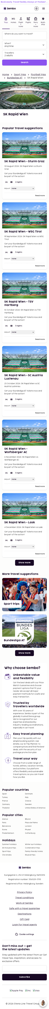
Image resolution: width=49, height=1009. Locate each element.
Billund (27, 819)
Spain (4, 794)
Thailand (5, 808)
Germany (6, 804)
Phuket (28, 830)
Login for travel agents (24, 924)
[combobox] (24, 36)
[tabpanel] (24, 48)
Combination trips (32, 848)
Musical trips (30, 855)
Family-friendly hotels (34, 851)
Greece (28, 801)
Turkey (5, 797)
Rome (4, 830)
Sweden (28, 804)
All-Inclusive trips (9, 848)
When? (7, 43)
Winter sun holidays (33, 844)
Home (5, 74)
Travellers (9, 53)
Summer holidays (9, 844)
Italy (26, 797)
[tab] (6, 22)
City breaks (6, 855)
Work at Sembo (24, 903)
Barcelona (6, 826)
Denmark (29, 794)
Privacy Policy (24, 892)
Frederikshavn (8, 833)
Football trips (38, 74)
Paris (4, 823)
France (5, 801)
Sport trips (20, 74)
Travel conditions (24, 897)
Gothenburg (30, 833)
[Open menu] (43, 8)
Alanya (5, 819)
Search (24, 62)
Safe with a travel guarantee (24, 908)
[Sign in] (36, 8)
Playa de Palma (31, 823)
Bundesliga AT (14, 78)
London (28, 826)
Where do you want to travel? (18, 34)
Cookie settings (26, 934)
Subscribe (24, 977)
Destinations (24, 914)
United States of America (35, 808)
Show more (24, 563)
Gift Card (24, 919)
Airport (7, 188)
